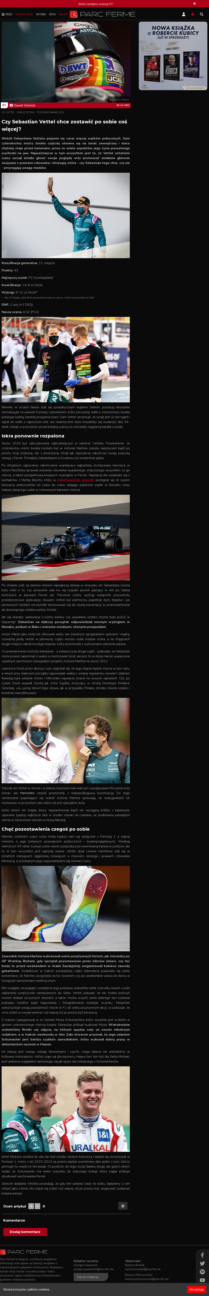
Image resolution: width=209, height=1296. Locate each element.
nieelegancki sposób (75, 480)
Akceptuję (196, 1289)
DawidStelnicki (25, 105)
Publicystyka (25, 112)
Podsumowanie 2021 (50, 112)
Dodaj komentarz (25, 1232)
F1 (4, 105)
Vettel (10, 112)
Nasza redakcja (87, 1277)
